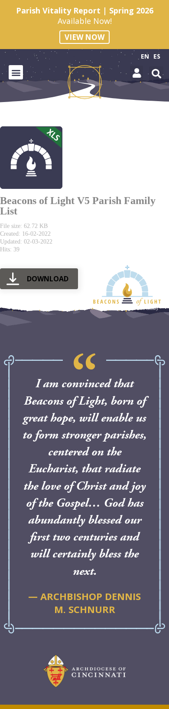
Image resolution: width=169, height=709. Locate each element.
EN (145, 56)
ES (156, 56)
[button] (16, 72)
